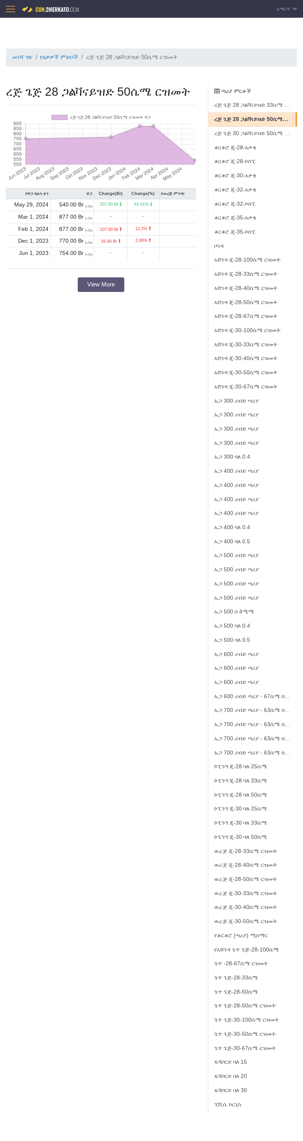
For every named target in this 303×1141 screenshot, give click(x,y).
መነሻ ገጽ (22, 57)
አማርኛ (284, 9)
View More (101, 284)
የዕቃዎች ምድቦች (59, 57)
